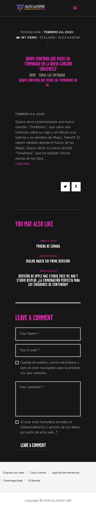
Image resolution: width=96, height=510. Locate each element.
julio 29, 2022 (48, 256)
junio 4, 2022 (48, 241)
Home (32, 75)
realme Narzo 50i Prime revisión (48, 261)
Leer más (22, 164)
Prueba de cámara (48, 246)
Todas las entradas (51, 75)
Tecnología (30, 32)
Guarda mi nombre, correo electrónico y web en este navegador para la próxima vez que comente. (50, 368)
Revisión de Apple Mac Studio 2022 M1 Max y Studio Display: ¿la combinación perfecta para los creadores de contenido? (48, 280)
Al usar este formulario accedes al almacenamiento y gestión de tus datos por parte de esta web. (50, 427)
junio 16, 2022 (48, 271)
